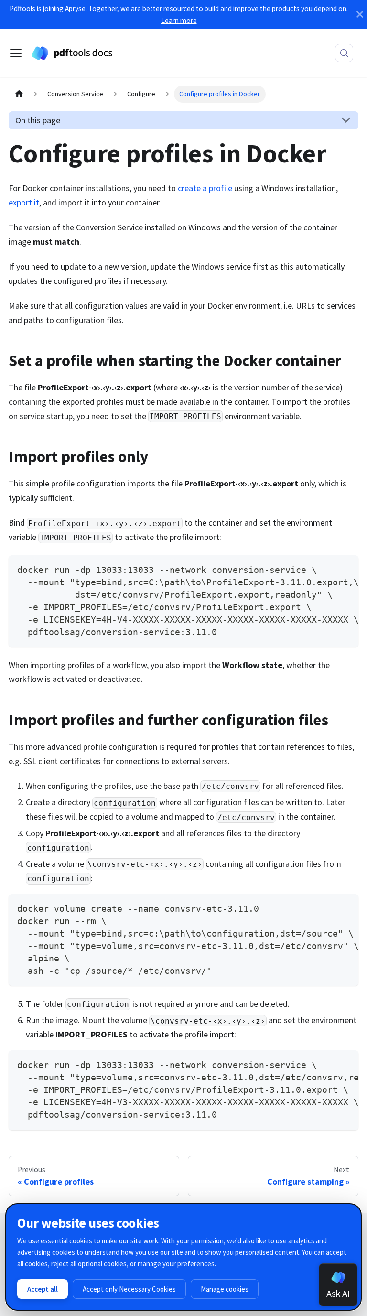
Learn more (179, 20)
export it (24, 202)
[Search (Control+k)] (344, 53)
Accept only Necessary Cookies (129, 1289)
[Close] (360, 14)
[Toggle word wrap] (326, 569)
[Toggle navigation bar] (16, 53)
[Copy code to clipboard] (345, 569)
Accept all (42, 1289)
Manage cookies (224, 1289)
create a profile (205, 188)
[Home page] (19, 94)
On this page (37, 120)
